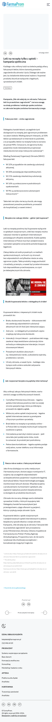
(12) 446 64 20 (7, 643)
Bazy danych (6, 657)
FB (10, 53)
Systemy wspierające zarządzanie (14, 653)
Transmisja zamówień (10, 692)
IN (5, 53)
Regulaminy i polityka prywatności (14, 716)
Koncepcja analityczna (10, 660)
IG (3, 704)
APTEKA (5, 673)
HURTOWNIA (7, 687)
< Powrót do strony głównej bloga (14, 588)
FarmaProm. (7, 711)
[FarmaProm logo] (13, 4)
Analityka (5, 682)
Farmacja (8, 88)
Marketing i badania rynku (12, 668)
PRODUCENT (7, 648)
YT (20, 704)
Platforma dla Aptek (10, 678)
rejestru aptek (23, 409)
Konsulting (6, 664)
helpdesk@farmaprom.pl (11, 639)
